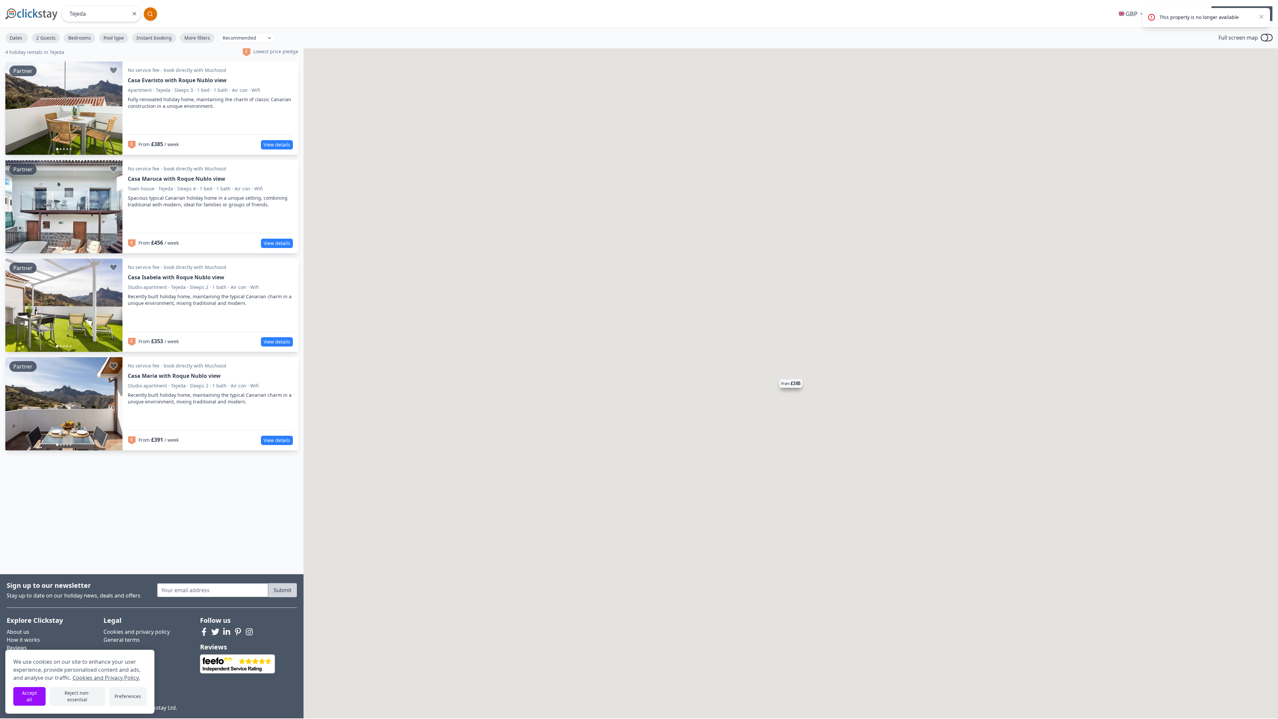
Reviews (17, 647)
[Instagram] (249, 632)
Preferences (127, 696)
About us (18, 631)
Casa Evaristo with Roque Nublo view (177, 80)
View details (277, 144)
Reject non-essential (77, 696)
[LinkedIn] (227, 632)
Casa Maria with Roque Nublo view (174, 375)
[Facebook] (204, 632)
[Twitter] (215, 632)
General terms (122, 639)
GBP (1132, 14)
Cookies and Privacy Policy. (106, 677)
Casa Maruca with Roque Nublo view (176, 178)
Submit (283, 590)
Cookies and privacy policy (137, 631)
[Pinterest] (238, 632)
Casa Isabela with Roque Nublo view (176, 277)
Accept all (29, 696)
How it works (23, 639)
